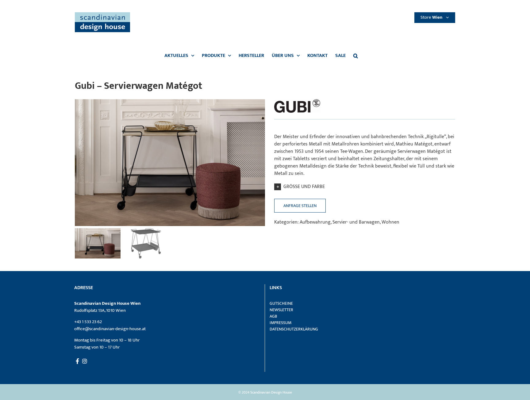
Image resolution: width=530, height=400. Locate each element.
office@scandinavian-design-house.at (110, 329)
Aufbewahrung (315, 222)
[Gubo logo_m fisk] (297, 101)
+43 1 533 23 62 (88, 322)
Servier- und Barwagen (356, 222)
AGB (273, 316)
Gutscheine (281, 303)
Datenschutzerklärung (294, 329)
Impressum (280, 322)
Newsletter (281, 310)
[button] (355, 55)
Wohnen (390, 222)
